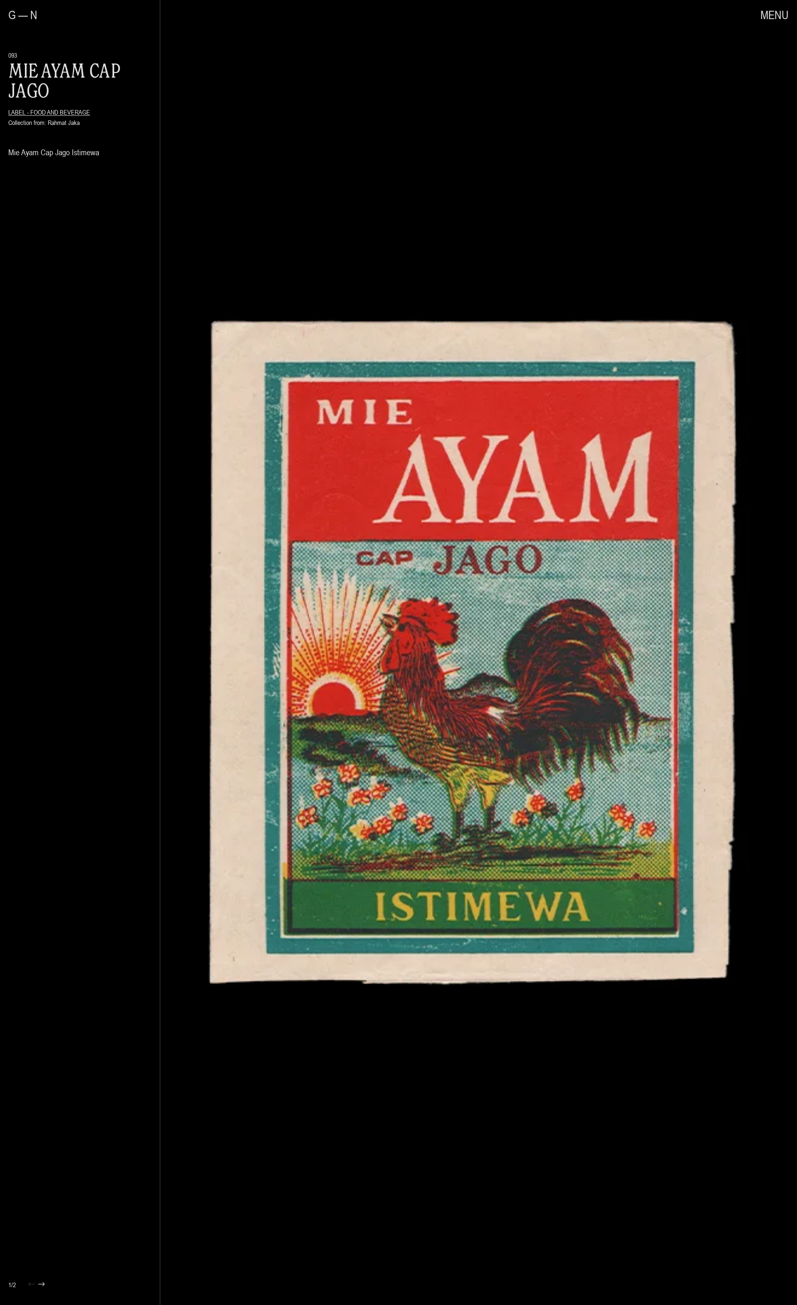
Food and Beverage (60, 112)
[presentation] (317, 652)
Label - (19, 112)
